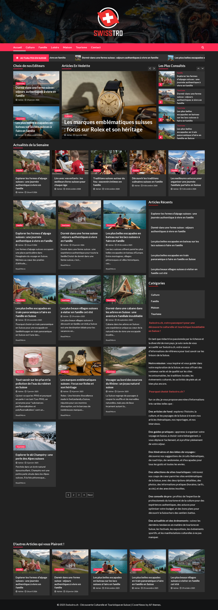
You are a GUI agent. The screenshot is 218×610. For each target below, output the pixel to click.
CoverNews (138, 604)
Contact (96, 47)
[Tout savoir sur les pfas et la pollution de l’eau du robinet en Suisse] (34, 361)
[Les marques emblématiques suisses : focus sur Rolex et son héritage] (109, 105)
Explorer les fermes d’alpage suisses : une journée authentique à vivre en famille (34, 237)
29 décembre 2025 (34, 135)
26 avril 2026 (32, 192)
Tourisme (81, 47)
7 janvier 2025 (32, 391)
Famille (43, 47)
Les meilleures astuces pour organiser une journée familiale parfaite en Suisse (186, 181)
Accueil (17, 47)
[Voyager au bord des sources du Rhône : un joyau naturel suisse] (124, 361)
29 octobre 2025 (78, 316)
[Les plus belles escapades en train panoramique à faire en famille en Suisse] (166, 113)
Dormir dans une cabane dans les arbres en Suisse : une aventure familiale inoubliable (124, 312)
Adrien (69, 135)
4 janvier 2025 (81, 135)
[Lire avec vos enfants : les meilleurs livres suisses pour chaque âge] (70, 162)
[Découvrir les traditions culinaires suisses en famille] (148, 162)
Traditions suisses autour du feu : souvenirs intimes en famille (109, 181)
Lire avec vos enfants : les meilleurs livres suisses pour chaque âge (69, 181)
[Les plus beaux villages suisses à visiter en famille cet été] (166, 131)
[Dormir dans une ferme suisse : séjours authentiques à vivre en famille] (166, 78)
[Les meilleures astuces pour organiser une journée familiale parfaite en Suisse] (186, 162)
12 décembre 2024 (112, 189)
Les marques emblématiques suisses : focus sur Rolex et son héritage (78, 383)
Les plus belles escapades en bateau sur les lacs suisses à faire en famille (34, 127)
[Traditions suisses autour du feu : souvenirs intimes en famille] (109, 162)
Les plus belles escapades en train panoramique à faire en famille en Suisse (33, 312)
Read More (20, 269)
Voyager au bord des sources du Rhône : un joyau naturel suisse (124, 383)
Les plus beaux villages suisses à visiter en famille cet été (189, 133)
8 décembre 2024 (150, 185)
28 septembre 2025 (125, 320)
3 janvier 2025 (122, 391)
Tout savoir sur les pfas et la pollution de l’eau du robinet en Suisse (33, 383)
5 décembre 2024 (189, 189)
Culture (30, 47)
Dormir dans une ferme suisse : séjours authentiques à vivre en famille (86, 57)
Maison (67, 47)
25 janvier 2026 (33, 100)
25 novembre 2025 (34, 320)
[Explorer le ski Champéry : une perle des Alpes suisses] (34, 436)
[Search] (203, 47)
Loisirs (55, 47)
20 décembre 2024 (73, 189)
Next (90, 494)
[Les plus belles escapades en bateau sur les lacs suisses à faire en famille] (166, 96)
